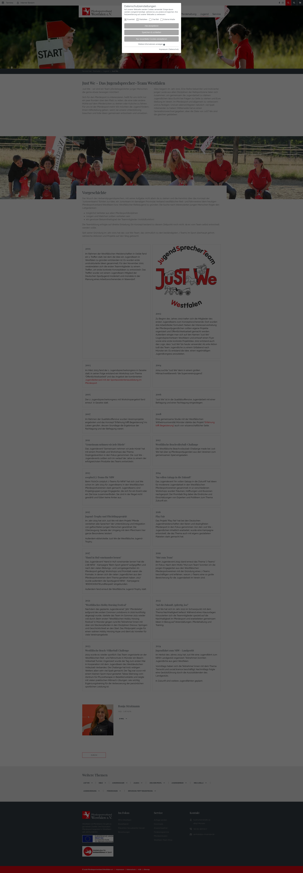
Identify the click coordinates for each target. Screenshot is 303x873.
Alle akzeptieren (151, 26)
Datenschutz (174, 49)
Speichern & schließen (151, 32)
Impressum (163, 49)
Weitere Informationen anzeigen (150, 44)
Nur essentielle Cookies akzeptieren (151, 39)
